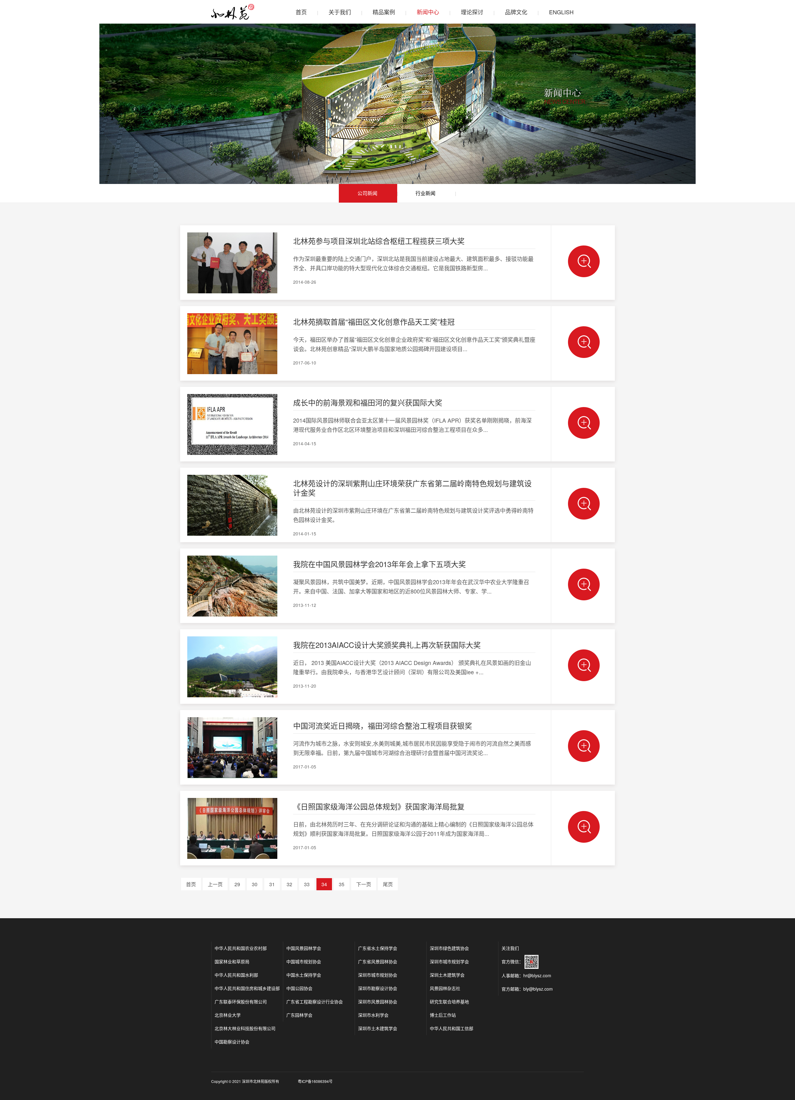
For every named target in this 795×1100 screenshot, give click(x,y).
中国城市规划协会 (303, 961)
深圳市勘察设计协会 (377, 988)
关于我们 (340, 12)
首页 (301, 12)
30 (254, 884)
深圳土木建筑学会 (447, 975)
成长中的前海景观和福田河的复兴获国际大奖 (367, 402)
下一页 (363, 884)
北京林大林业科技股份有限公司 (245, 1028)
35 (341, 884)
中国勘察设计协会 (232, 1041)
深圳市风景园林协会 (377, 1001)
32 (289, 884)
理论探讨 (472, 12)
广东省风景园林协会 (377, 961)
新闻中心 (428, 12)
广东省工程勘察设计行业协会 (314, 1001)
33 (307, 884)
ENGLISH (561, 12)
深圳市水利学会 (373, 1015)
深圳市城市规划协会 (377, 975)
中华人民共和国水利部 (236, 975)
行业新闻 (425, 193)
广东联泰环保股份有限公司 (241, 1001)
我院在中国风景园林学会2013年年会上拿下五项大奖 (379, 563)
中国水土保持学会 (303, 975)
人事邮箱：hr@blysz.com (526, 975)
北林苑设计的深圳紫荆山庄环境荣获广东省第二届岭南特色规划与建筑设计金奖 (412, 488)
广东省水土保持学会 (377, 948)
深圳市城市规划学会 (449, 961)
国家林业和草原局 (232, 961)
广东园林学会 (299, 1015)
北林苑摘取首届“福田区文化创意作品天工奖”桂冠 (374, 321)
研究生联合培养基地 (449, 1001)
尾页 (388, 884)
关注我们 (510, 948)
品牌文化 (516, 12)
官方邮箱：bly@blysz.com (527, 989)
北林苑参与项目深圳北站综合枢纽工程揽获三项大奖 (379, 240)
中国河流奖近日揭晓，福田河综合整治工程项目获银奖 (382, 725)
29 (237, 884)
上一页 (215, 884)
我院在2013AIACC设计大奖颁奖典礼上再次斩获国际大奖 (387, 644)
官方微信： (513, 961)
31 (272, 884)
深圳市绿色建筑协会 (449, 948)
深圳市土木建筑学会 (377, 1028)
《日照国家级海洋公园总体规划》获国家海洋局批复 (379, 806)
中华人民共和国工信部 (451, 1028)
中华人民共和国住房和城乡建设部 (247, 988)
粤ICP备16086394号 (315, 1081)
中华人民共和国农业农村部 (241, 948)
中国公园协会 (299, 988)
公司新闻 (367, 193)
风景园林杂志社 (445, 988)
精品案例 (384, 12)
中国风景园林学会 (303, 948)
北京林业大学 (228, 1015)
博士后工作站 (443, 1015)
